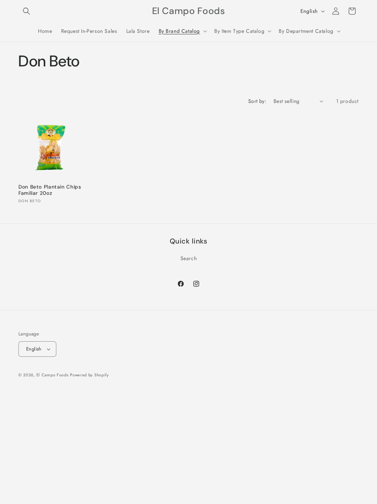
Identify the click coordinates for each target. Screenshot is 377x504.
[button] (26, 11)
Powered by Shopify (89, 375)
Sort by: (257, 101)
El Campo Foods (52, 375)
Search (188, 258)
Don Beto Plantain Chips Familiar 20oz (49, 190)
